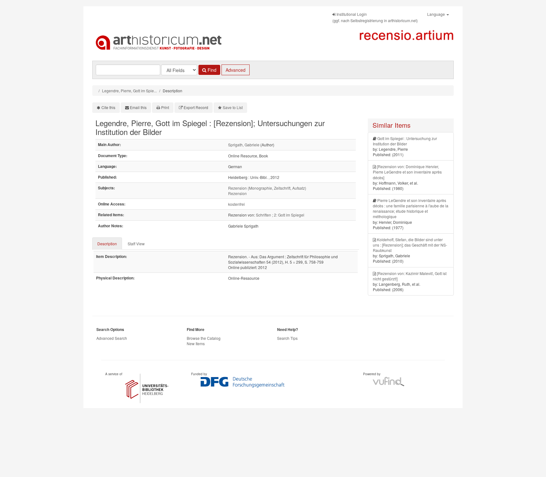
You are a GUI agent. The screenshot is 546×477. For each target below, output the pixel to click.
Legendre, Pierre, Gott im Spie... (129, 90)
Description (107, 243)
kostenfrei (236, 204)
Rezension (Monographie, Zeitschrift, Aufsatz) (267, 188)
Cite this (108, 107)
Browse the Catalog (204, 338)
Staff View (136, 243)
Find (211, 70)
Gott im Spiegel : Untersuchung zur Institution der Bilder (405, 141)
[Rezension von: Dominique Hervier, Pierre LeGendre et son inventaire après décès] (407, 172)
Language (436, 14)
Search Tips (287, 338)
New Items (196, 343)
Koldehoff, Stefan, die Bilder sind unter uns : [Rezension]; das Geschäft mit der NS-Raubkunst (410, 245)
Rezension (237, 193)
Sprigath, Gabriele (243, 144)
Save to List (233, 107)
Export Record (196, 107)
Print (165, 107)
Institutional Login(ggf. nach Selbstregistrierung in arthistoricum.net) (375, 17)
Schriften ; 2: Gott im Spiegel (280, 214)
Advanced (236, 70)
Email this (138, 107)
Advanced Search (111, 338)
